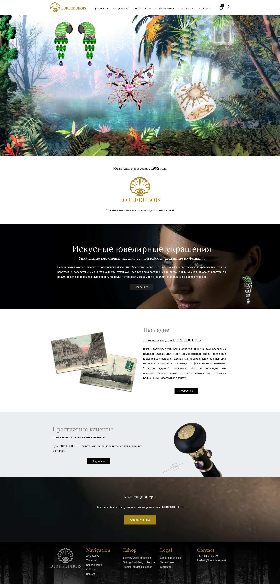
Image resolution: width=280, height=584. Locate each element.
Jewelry (100, 8)
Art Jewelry (121, 8)
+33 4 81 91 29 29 (207, 555)
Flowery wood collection (137, 557)
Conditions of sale (170, 557)
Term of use (167, 562)
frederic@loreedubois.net (211, 560)
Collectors (187, 8)
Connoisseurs (164, 8)
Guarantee (165, 566)
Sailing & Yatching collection (139, 562)
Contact (205, 8)
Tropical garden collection (137, 566)
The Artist (140, 8)
